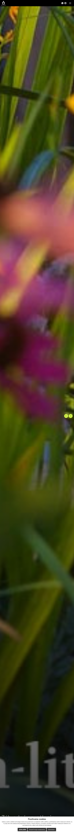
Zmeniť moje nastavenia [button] (37, 829)
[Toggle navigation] (70, 3)
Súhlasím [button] (22, 829)
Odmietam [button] (51, 829)
